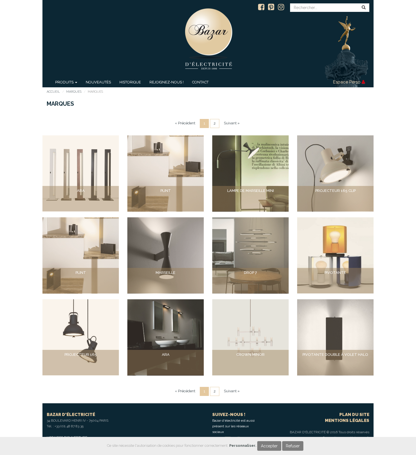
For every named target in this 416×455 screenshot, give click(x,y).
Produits (64, 82)
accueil (53, 92)
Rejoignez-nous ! (166, 82)
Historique (130, 82)
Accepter (269, 446)
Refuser (293, 446)
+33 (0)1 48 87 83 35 (69, 426)
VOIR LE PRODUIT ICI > (80, 201)
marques (74, 92)
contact (200, 82)
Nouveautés (98, 82)
